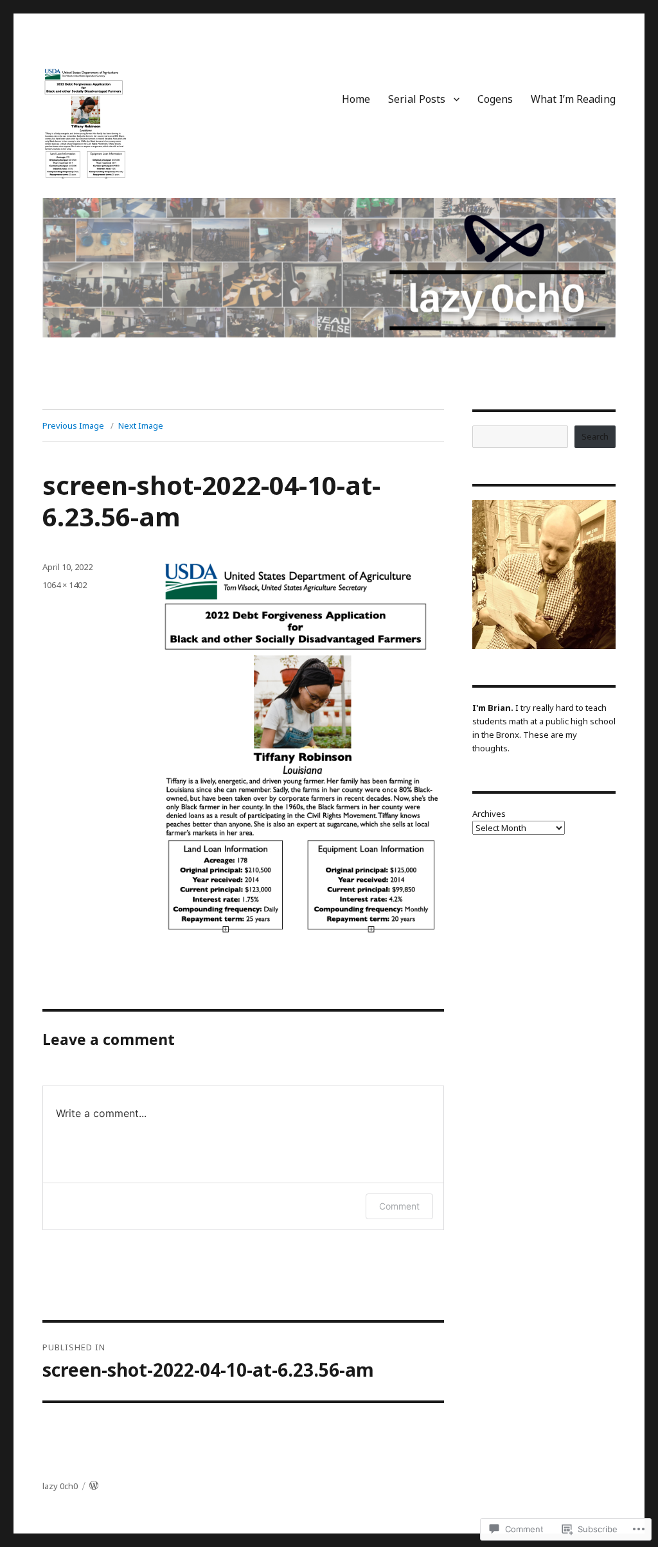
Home (356, 99)
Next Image (140, 425)
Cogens (495, 99)
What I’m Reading (573, 99)
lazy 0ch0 (60, 1486)
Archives (489, 813)
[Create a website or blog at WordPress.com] (93, 1486)
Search (595, 436)
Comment (399, 1206)
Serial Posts (416, 99)
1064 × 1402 (64, 585)
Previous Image (73, 425)
